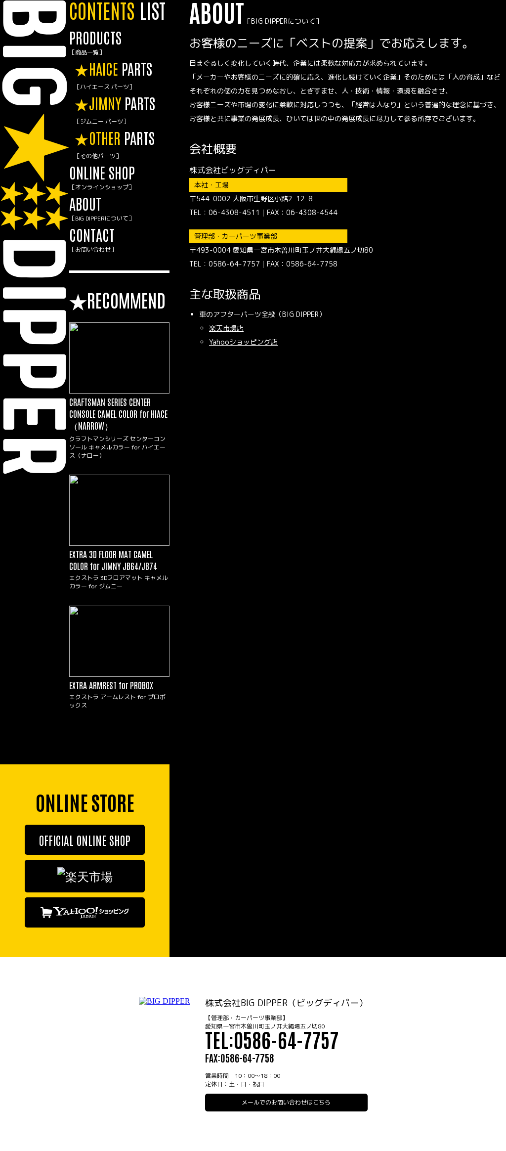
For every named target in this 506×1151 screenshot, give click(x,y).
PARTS (113, 74)
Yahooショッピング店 (243, 342)
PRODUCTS (95, 41)
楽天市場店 (226, 328)
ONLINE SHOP (102, 176)
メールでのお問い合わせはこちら (286, 1102)
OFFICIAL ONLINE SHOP (84, 839)
